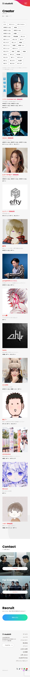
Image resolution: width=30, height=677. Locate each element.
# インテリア (6, 42)
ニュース (25, 637)
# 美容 (15, 27)
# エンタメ (23, 36)
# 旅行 (18, 51)
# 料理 (14, 45)
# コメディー (12, 60)
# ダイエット (15, 48)
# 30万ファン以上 (17, 30)
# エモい (5, 54)
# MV (13, 51)
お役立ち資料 (24, 649)
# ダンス (5, 63)
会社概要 (25, 652)
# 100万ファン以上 (7, 27)
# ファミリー (12, 24)
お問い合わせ (24, 655)
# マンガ (12, 54)
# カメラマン (6, 51)
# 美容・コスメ (21, 45)
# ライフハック (7, 45)
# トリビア (20, 63)
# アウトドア (20, 57)
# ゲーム (5, 60)
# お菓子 (20, 60)
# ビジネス (12, 63)
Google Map (7, 645)
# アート (12, 57)
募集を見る (15, 617)
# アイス (22, 39)
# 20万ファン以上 (7, 33)
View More (15, 568)
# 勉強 (20, 42)
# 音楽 (24, 51)
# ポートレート (7, 39)
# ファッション (7, 48)
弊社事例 (25, 643)
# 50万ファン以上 (7, 30)
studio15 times (23, 658)
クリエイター (24, 640)
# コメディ (6, 57)
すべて (5, 24)
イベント (25, 646)
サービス (25, 634)
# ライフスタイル (21, 24)
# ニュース (14, 42)
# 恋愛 (15, 33)
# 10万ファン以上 (7, 36)
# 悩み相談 (16, 36)
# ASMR (18, 54)
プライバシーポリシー (22, 661)
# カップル (15, 39)
